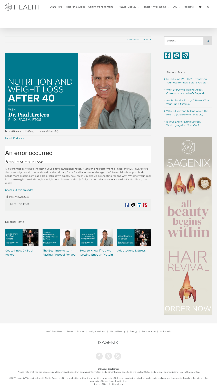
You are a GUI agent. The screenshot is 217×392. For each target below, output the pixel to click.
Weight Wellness (97, 331)
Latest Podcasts (14, 138)
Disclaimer (117, 384)
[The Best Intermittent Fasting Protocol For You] (59, 237)
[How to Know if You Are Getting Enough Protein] (96, 237)
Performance (148, 331)
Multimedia (166, 331)
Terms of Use (100, 384)
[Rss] (185, 55)
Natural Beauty (117, 331)
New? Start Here (53, 331)
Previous (134, 39)
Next (145, 39)
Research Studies (75, 331)
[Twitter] (176, 55)
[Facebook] (167, 55)
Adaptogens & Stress (131, 250)
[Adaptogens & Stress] (134, 237)
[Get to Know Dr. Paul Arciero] (21, 237)
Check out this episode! (19, 189)
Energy (133, 331)
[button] (208, 7)
